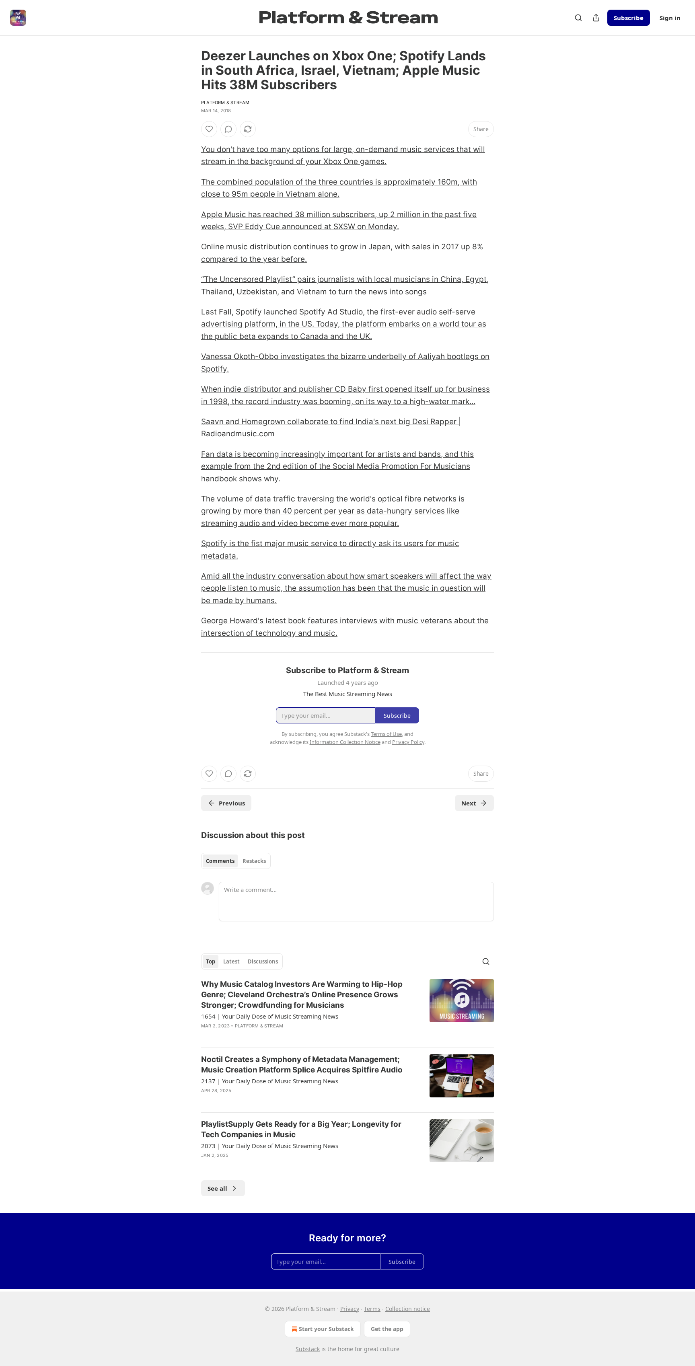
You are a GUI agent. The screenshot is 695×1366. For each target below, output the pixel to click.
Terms (372, 1309)
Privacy (349, 1309)
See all (217, 1188)
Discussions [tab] (263, 961)
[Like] (209, 129)
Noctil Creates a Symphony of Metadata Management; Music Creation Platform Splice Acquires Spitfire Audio (302, 1064)
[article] (347, 1010)
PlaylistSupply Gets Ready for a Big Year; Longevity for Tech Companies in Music (301, 1129)
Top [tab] (210, 961)
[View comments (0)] (228, 129)
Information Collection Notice (345, 742)
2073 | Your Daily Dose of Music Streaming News (269, 1146)
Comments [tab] (220, 861)
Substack (308, 1349)
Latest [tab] (231, 961)
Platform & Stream (225, 102)
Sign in (670, 18)
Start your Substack (326, 1329)
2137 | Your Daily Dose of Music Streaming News (269, 1081)
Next (468, 803)
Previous (232, 803)
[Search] (578, 18)
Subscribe (629, 18)
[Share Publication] (596, 18)
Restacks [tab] (254, 861)
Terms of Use (386, 733)
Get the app (387, 1329)
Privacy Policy (408, 742)
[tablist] (236, 861)
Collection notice (407, 1309)
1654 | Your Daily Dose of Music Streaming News (269, 1016)
